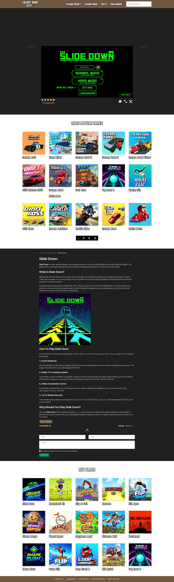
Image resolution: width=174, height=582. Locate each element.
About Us (59, 579)
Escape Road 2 (73, 4)
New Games (116, 4)
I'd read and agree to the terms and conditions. (59, 451)
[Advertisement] (87, 24)
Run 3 (104, 4)
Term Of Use (113, 579)
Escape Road (91, 4)
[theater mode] (125, 101)
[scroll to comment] (120, 101)
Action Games (50, 253)
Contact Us (84, 579)
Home (41, 253)
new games (87, 469)
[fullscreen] (130, 101)
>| (95, 238)
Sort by (121, 426)
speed (78, 412)
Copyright (71, 579)
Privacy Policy (98, 579)
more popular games (87, 123)
